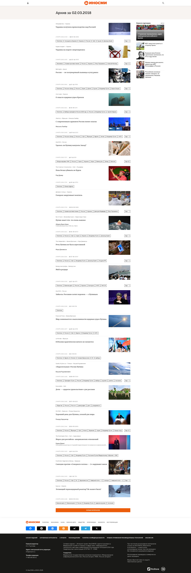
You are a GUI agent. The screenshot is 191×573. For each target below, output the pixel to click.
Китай (102, 136)
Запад (106, 161)
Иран (92, 161)
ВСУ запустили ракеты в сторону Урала (153, 44)
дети (88, 405)
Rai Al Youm (59, 217)
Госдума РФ (102, 260)
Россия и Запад (68, 88)
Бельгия (113, 161)
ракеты (111, 380)
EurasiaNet (59, 386)
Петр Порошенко (100, 63)
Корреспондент (60, 46)
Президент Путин (69, 380)
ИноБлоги (101, 522)
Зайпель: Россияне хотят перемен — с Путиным (77, 294)
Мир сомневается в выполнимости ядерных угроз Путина (81, 319)
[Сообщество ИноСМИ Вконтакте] (52, 528)
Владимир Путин (104, 88)
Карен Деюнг (77, 436)
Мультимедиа (91, 522)
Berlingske (59, 69)
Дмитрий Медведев (100, 211)
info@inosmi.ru (30, 552)
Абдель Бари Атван (80, 217)
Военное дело (68, 285)
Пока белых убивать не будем (68, 170)
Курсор (58, 486)
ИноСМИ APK (149, 538)
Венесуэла (99, 161)
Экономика (60, 63)
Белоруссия (72, 266)
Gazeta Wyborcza (61, 363)
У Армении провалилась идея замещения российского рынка (150, 36)
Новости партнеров (150, 23)
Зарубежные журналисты (48, 538)
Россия (88, 41)
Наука (63, 522)
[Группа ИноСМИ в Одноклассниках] (63, 528)
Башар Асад (118, 430)
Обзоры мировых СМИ (63, 161)
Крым (83, 88)
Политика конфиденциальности (93, 538)
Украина (67, 24)
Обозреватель (60, 24)
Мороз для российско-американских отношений (77, 439)
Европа (96, 136)
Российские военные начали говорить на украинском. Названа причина (152, 74)
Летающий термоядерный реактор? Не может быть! (78, 489)
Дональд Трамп (108, 41)
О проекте (63, 538)
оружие (104, 380)
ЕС (92, 358)
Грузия (99, 41)
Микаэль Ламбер (74, 118)
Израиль (84, 236)
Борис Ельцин (115, 88)
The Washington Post (62, 436)
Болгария (91, 285)
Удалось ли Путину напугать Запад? (71, 145)
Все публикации (112, 522)
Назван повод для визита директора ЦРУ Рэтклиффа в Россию (154, 64)
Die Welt (58, 411)
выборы (98, 358)
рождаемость (96, 405)
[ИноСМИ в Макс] (30, 528)
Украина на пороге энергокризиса (70, 50)
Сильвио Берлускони (83, 358)
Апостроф (58, 94)
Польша (69, 363)
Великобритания (69, 217)
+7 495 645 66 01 (31, 557)
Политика (59, 41)
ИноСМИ (58, 142)
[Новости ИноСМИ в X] (96, 528)
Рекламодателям (74, 538)
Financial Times (60, 316)
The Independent (60, 241)
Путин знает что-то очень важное (71, 220)
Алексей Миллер (112, 63)
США (94, 41)
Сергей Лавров (111, 112)
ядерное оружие (100, 503)
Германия (64, 411)
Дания (65, 69)
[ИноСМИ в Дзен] (41, 528)
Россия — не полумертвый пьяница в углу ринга (77, 72)
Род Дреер (80, 167)
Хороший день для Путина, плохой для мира (75, 414)
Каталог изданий (31, 538)
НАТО (120, 136)
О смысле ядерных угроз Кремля (70, 97)
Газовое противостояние (72, 63)
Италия (73, 358)
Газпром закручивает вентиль (69, 195)
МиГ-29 (104, 285)
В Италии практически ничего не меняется (75, 342)
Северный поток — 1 (96, 480)
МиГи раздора (62, 270)
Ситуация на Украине (70, 41)
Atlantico (58, 118)
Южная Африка (68, 186)
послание (118, 380)
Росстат (73, 405)
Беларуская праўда (61, 266)
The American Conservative (63, 167)
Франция (64, 118)
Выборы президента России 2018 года (75, 112)
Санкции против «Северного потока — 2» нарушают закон (81, 464)
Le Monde (58, 338)
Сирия (80, 161)
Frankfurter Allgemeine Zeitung (64, 461)
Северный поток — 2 (117, 480)
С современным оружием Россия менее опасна (76, 122)
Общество (59, 405)
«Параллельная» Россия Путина (69, 367)
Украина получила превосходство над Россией (76, 27)
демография (81, 405)
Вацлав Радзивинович (79, 363)
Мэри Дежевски (82, 241)
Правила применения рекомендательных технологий (125, 538)
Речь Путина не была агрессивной (70, 245)
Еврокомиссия (84, 480)
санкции (106, 480)
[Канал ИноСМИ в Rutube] (74, 528)
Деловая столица (61, 192)
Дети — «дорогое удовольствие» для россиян (75, 389)
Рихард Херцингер (74, 411)
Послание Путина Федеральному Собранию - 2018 (102, 455)
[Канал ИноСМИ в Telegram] (85, 528)
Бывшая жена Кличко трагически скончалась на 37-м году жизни (154, 54)
